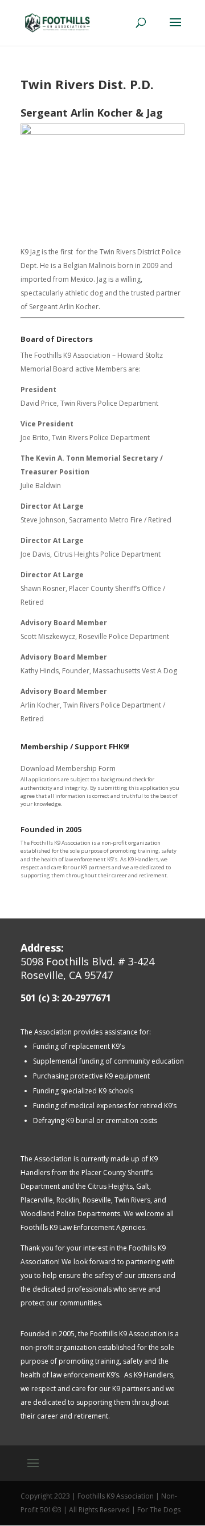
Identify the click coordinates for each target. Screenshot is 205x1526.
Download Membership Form (68, 768)
